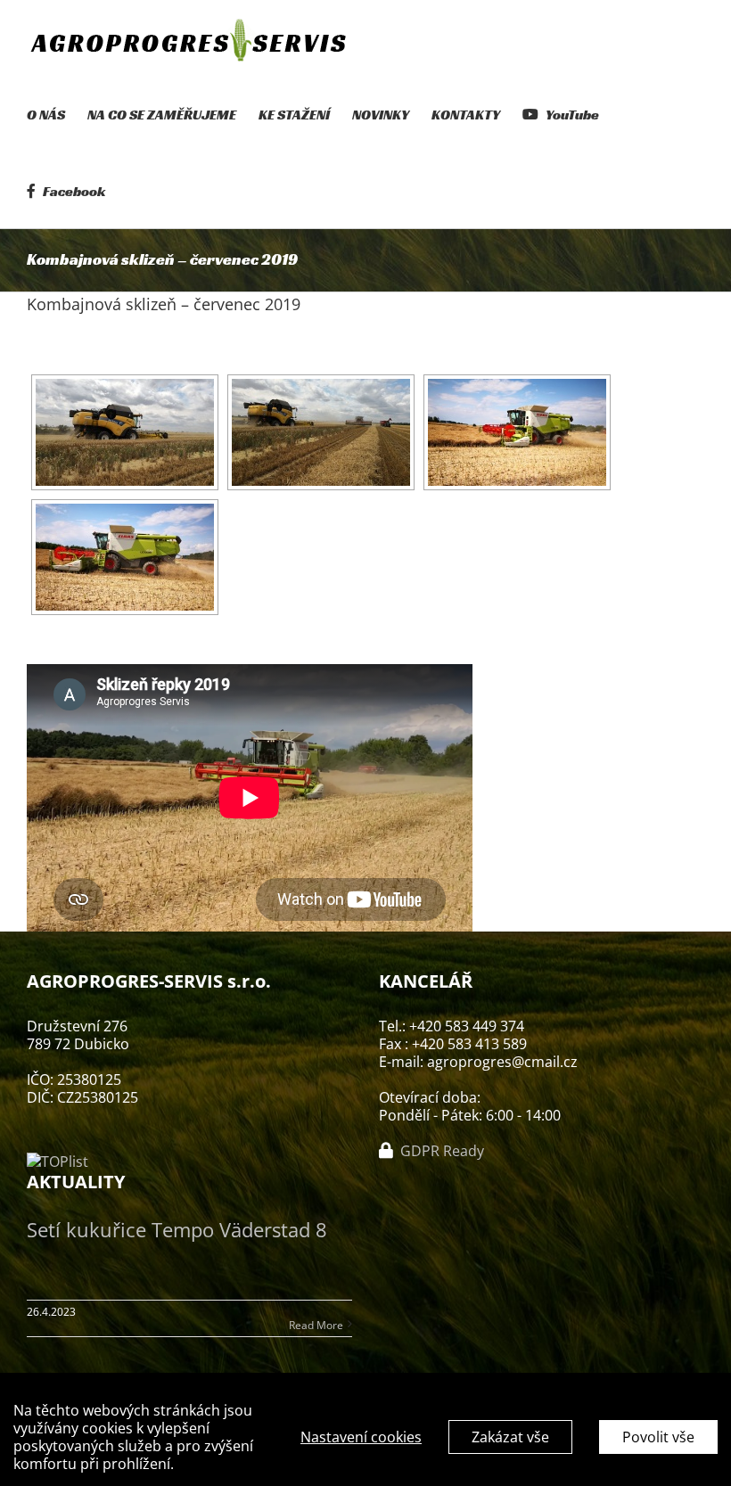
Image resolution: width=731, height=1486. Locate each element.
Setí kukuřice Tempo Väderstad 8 (177, 1229)
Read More (316, 1325)
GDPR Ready (440, 1151)
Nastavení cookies (361, 1437)
